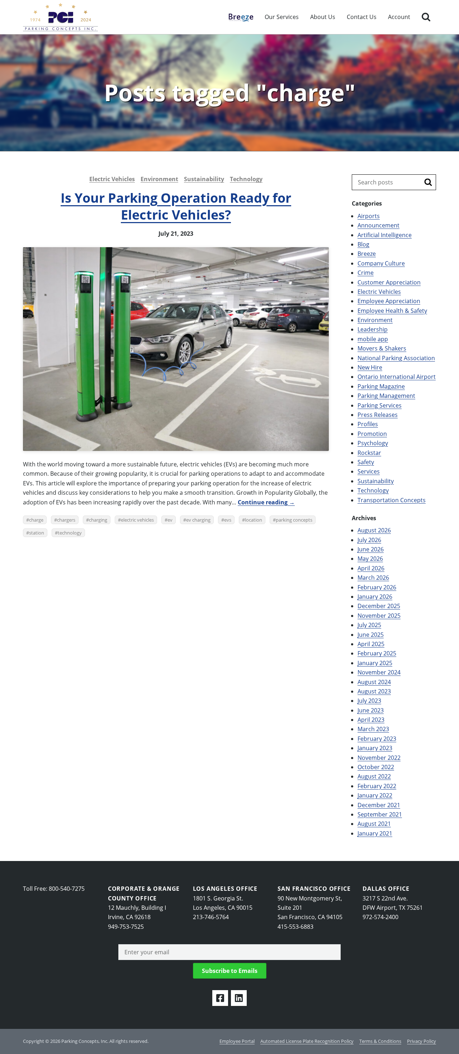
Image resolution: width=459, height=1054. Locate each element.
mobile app (373, 339)
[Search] (426, 17)
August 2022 (374, 776)
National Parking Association (396, 358)
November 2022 (379, 758)
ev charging (198, 520)
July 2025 (369, 625)
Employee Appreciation (389, 301)
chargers (66, 520)
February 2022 (377, 786)
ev (169, 520)
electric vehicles (137, 520)
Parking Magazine (381, 386)
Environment (159, 179)
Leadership (373, 329)
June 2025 (371, 635)
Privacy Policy (421, 1041)
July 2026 (369, 540)
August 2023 (374, 691)
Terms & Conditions (380, 1041)
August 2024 (374, 682)
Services (369, 471)
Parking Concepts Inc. (60, 17)
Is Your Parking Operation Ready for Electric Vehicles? (176, 206)
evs (227, 520)
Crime (366, 273)
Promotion (372, 434)
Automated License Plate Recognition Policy (307, 1041)
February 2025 (377, 653)
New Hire (370, 367)
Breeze (237, 17)
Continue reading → (266, 502)
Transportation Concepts (392, 500)
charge (36, 520)
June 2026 (371, 549)
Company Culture (381, 263)
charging (98, 520)
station (36, 533)
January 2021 (375, 833)
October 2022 (376, 767)
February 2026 (377, 587)
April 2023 (371, 720)
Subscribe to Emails (229, 971)
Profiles (368, 424)
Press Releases (378, 415)
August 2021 (374, 824)
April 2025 (371, 644)
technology (70, 533)
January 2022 (375, 795)
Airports (369, 216)
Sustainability (204, 179)
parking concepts (294, 520)
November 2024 (379, 672)
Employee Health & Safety (392, 311)
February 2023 (377, 739)
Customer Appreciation (389, 282)
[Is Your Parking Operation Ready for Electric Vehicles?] (176, 349)
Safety (366, 462)
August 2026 (374, 530)
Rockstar (369, 453)
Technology (246, 179)
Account (399, 17)
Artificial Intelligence (385, 235)
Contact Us (362, 17)
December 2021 (379, 805)
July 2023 (369, 701)
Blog (363, 244)
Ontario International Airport (397, 377)
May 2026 (370, 559)
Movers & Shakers (382, 348)
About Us (322, 17)
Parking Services (380, 405)
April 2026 (371, 568)
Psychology (373, 443)
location (253, 520)
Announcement (378, 225)
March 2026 (373, 578)
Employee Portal (237, 1041)
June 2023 (371, 710)
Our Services (282, 17)
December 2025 (379, 606)
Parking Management (386, 396)
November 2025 (379, 616)
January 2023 (375, 748)
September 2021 (380, 814)
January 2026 (375, 597)
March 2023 (373, 729)
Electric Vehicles (112, 179)
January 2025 (375, 663)
